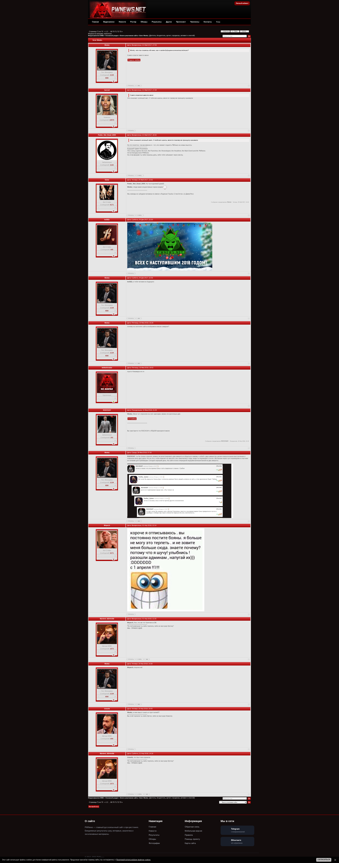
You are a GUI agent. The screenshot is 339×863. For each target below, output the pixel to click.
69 (111, 31)
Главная (95, 22)
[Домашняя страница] (139, 85)
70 (114, 31)
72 (118, 31)
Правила (189, 835)
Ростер (133, 22)
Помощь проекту (192, 839)
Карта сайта (190, 843)
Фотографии (154, 843)
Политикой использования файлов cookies (133, 860)
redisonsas (108, 34)
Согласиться (324, 859)
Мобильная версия (193, 831)
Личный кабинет (242, 3)
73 (120, 31)
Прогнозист (181, 22)
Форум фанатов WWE (96, 35)
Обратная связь (192, 827)
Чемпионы (194, 22)
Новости (122, 22)
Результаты (157, 22)
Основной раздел (111, 35)
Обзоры (144, 22)
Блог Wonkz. (144, 35)
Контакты (208, 22)
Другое (169, 22)
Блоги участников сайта (129, 35)
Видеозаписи (108, 22)
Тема (218, 22)
